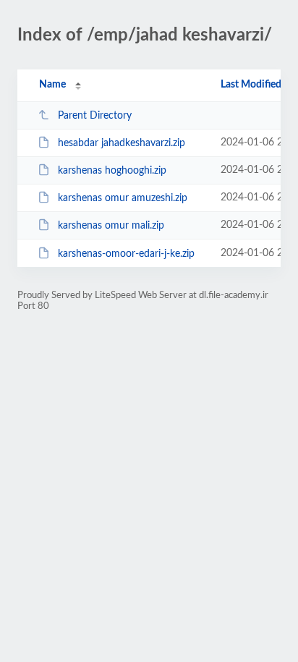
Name (52, 85)
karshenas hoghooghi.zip (112, 171)
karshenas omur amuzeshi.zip (122, 198)
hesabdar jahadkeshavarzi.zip (121, 143)
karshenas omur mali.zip (111, 226)
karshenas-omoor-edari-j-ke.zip (126, 254)
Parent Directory (95, 116)
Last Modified (251, 85)
